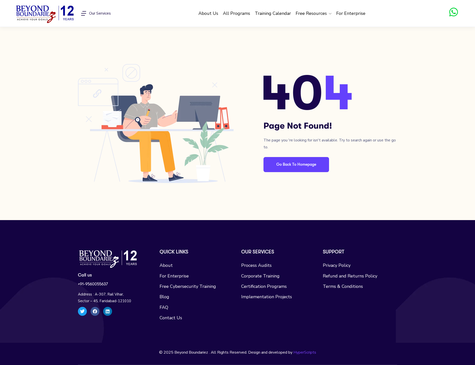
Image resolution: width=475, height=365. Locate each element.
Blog (164, 297)
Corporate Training (260, 276)
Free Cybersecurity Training (188, 286)
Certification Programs (264, 286)
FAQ (164, 307)
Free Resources (312, 13)
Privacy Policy (337, 265)
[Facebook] (95, 311)
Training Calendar (273, 13)
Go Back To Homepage (296, 164)
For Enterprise (350, 13)
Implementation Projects (266, 297)
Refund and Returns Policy (350, 276)
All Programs (236, 13)
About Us (208, 13)
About (166, 265)
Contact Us (171, 318)
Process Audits (256, 265)
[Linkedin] (107, 311)
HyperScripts (304, 352)
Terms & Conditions (343, 286)
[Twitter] (82, 311)
